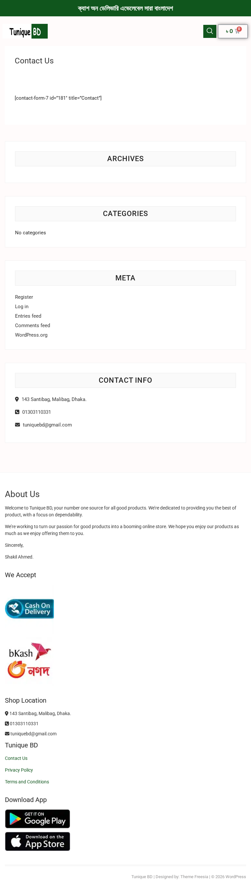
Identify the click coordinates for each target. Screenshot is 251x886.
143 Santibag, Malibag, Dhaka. (53, 399)
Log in (21, 306)
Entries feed (28, 316)
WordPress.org (31, 335)
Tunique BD (142, 876)
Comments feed (32, 325)
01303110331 (36, 412)
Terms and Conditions (27, 781)
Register (24, 297)
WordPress (236, 876)
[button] (209, 31)
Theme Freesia (194, 876)
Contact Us (16, 758)
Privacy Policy (19, 770)
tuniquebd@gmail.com (47, 425)
